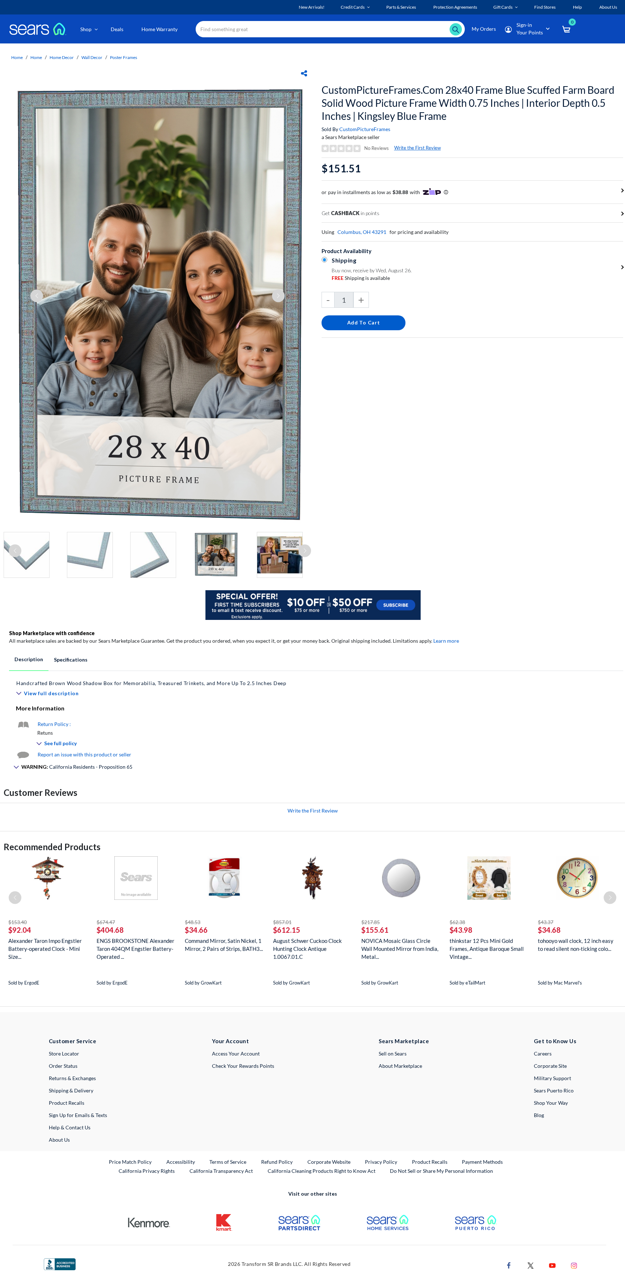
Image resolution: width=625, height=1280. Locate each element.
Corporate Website (329, 1161)
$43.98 (461, 930)
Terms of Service (227, 1162)
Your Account (230, 1041)
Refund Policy (277, 1162)
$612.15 (286, 930)
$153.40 (17, 922)
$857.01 (282, 922)
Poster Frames (123, 57)
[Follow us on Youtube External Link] (552, 1265)
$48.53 (192, 922)
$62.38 (457, 922)
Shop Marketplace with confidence (52, 633)
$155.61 (374, 930)
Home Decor (62, 57)
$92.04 (19, 930)
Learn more (446, 641)
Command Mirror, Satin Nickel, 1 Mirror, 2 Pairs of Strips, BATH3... (224, 944)
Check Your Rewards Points (243, 1066)
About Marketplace (400, 1066)
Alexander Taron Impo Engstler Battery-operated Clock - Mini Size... (45, 948)
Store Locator (64, 1053)
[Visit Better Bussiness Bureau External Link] (60, 1263)
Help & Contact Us (69, 1127)
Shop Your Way (551, 1103)
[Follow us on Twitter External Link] (530, 1265)
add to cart (363, 322)
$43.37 (545, 922)
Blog (539, 1115)
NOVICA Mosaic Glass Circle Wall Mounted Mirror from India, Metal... (399, 948)
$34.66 (196, 930)
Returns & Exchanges (72, 1078)
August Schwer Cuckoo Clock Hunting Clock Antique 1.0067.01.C (307, 948)
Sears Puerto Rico (554, 1090)
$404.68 (110, 930)
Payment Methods (482, 1162)
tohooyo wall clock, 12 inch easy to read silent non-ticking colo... (575, 944)
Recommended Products (52, 847)
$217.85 (370, 922)
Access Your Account (236, 1053)
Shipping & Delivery (71, 1090)
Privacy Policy (381, 1162)
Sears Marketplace (404, 1041)
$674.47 (106, 922)
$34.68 (549, 930)
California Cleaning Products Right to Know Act (321, 1171)
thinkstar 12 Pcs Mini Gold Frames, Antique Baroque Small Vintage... (487, 948)
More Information (40, 708)
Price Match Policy (130, 1162)
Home (17, 57)
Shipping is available (361, 278)
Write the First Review (417, 148)
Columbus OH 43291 (361, 232)
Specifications (71, 659)
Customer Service (72, 1041)
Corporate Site (550, 1066)
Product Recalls (66, 1103)
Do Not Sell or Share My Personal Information (441, 1171)
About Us (59, 1140)
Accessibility (180, 1162)
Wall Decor (91, 57)
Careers (543, 1053)
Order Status (63, 1066)
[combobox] (330, 29)
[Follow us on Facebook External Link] (509, 1265)
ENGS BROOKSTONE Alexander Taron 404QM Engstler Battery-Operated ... (135, 948)
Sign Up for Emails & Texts (78, 1115)
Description (28, 659)
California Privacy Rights (147, 1171)
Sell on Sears (393, 1053)
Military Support (552, 1078)
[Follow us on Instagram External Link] (574, 1265)
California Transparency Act (221, 1171)
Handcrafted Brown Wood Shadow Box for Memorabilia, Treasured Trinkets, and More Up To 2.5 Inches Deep (151, 683)
